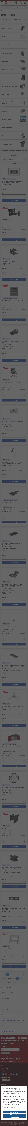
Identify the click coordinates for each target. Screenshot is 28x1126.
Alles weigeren (14, 1117)
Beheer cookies (14, 1115)
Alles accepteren (14, 1112)
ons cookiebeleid (11, 1107)
